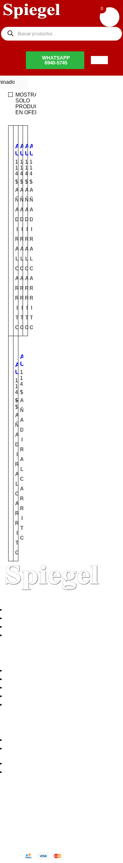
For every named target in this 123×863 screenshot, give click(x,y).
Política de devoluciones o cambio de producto (61, 679)
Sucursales (20, 618)
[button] (31, 259)
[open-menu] (99, 60)
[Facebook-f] (8, 807)
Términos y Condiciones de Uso (44, 696)
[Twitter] (26, 807)
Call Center (20, 704)
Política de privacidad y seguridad (46, 670)
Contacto (17, 635)
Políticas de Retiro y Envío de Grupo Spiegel (59, 687)
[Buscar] (10, 33)
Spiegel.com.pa (54, 829)
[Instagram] (43, 807)
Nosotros (17, 609)
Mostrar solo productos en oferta (32, 103)
